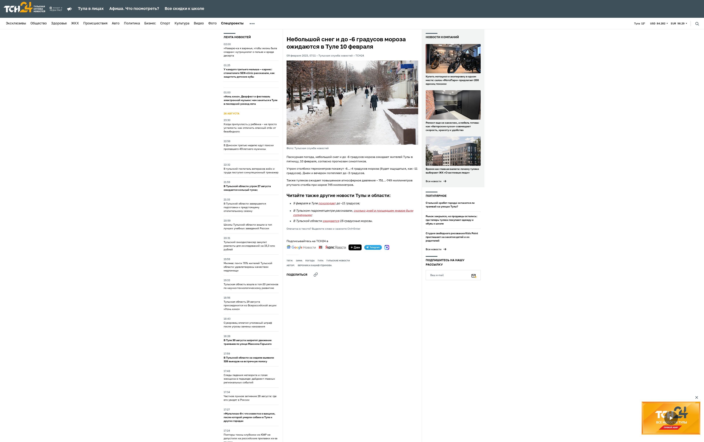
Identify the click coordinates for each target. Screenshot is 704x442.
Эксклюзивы (16, 23)
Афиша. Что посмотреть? (134, 9)
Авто (116, 23)
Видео (199, 23)
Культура (182, 23)
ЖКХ (75, 23)
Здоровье (59, 23)
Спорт (165, 23)
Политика (132, 23)
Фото (212, 23)
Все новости (433, 181)
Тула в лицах (91, 9)
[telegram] (373, 247)
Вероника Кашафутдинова (315, 265)
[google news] (301, 247)
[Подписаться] (474, 275)
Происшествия (95, 23)
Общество (38, 23)
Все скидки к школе (184, 9)
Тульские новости (338, 261)
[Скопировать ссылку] (316, 274)
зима (299, 261)
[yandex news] (332, 247)
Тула (320, 261)
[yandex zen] (355, 247)
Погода (310, 261)
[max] (386, 247)
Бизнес (150, 23)
